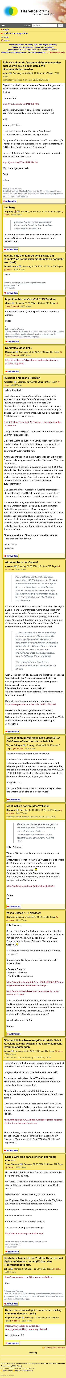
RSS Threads (20, 1370)
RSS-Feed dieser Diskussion (54, 1347)
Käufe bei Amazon (50, 50)
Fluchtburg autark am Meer (20, 45)
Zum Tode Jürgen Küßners (44, 45)
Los (60, 25)
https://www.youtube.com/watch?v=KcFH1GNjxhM (30, 704)
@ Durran (9, 1167)
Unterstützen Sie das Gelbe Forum (21, 50)
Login (6, 29)
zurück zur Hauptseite (16, 33)
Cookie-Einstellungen (56, 52)
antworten (10, 201)
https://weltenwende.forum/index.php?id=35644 (30, 886)
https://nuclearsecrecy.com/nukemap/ (24, 1233)
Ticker (7, 40)
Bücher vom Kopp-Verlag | (23, 47)
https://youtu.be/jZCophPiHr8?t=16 (20, 162)
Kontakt (30, 1370)
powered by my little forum (7, 1375)
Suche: (27, 25)
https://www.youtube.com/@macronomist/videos (28, 1277)
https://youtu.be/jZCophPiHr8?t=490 (21, 104)
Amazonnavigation (37, 52)
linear (6, 37)
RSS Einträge (8, 1370)
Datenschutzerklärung (44, 47)
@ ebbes (8, 269)
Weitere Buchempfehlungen (13, 52)
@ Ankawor (18, 748)
